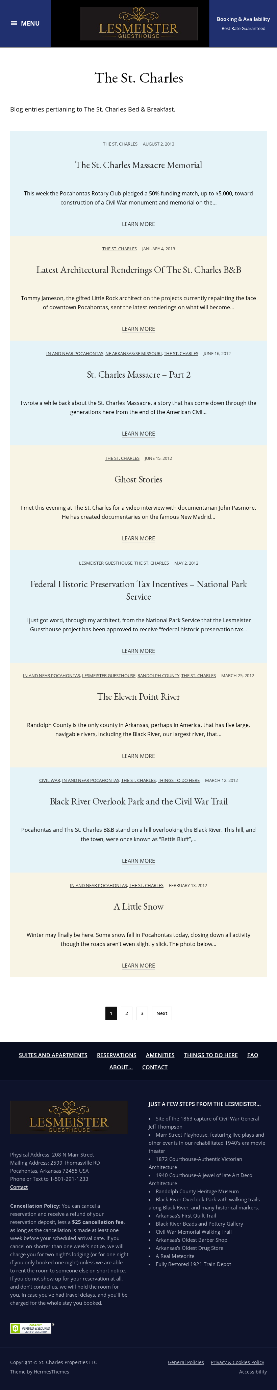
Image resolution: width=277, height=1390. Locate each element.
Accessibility (253, 1371)
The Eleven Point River (138, 696)
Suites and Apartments (53, 1055)
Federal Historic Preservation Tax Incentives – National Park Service (138, 590)
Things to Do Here (179, 780)
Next (162, 1013)
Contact (155, 1067)
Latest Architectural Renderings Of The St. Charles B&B (138, 269)
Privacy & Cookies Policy (237, 1362)
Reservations (116, 1055)
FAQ (252, 1055)
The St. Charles (120, 144)
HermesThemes (51, 1371)
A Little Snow (139, 906)
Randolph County (158, 675)
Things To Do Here (211, 1055)
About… (121, 1067)
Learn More (138, 224)
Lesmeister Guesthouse (105, 563)
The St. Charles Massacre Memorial (138, 165)
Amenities (160, 1055)
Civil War (49, 780)
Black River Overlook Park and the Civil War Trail (139, 801)
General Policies (186, 1362)
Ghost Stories (138, 479)
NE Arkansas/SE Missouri (133, 353)
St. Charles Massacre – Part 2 (139, 374)
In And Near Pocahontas (74, 353)
